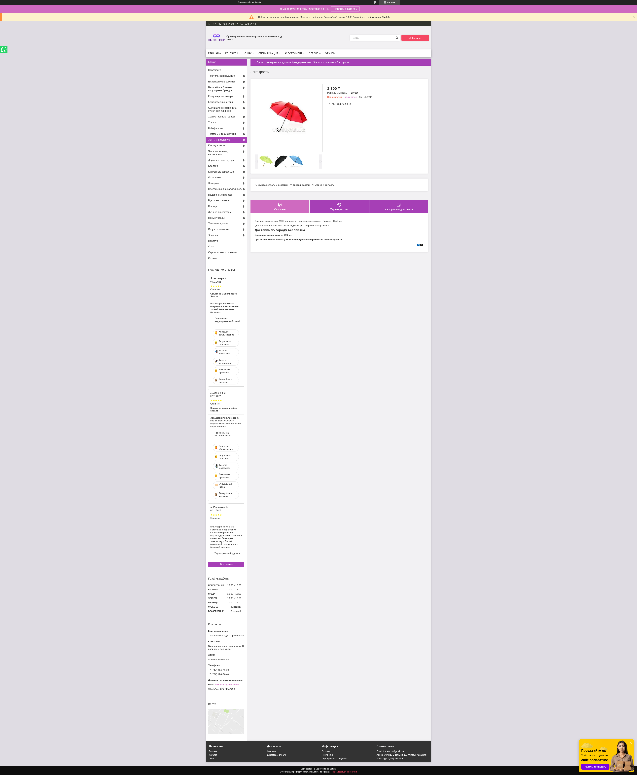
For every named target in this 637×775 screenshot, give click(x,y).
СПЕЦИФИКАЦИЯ (268, 53)
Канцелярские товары (220, 96)
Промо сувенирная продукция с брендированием (284, 62)
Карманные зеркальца (221, 171)
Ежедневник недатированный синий (227, 320)
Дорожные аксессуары (221, 160)
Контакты (271, 751)
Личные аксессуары (219, 212)
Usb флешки (215, 128)
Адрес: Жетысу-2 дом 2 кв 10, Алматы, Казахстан (402, 755)
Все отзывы (226, 564)
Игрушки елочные (218, 229)
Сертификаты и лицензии (222, 252)
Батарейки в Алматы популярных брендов (220, 89)
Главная (213, 751)
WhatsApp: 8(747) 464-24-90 (390, 758)
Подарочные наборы (220, 194)
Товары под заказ (218, 223)
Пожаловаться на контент (344, 772)
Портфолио (214, 70)
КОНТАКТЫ (231, 53)
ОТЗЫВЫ (330, 53)
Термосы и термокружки (222, 133)
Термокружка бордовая (227, 553)
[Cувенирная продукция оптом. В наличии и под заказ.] (216, 37)
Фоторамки (214, 177)
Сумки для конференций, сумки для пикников (222, 109)
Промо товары (216, 217)
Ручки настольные (218, 200)
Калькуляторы (216, 145)
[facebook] (418, 245)
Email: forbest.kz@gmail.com (391, 751)
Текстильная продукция (221, 75)
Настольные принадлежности (225, 188)
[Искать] (397, 38)
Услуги (212, 122)
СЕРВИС (313, 53)
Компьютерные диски (220, 102)
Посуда (212, 206)
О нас (211, 246)
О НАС (248, 53)
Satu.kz (333, 769)
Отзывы (212, 258)
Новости (213, 240)
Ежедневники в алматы (221, 81)
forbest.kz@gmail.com (227, 684)
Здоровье (213, 235)
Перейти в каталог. (345, 8)
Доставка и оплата (276, 755)
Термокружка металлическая (222, 434)
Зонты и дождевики (323, 62)
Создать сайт (244, 2)
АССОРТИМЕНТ (293, 53)
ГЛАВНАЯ (213, 53)
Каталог (213, 755)
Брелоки (213, 165)
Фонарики (213, 183)
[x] (421, 245)
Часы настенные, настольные (218, 153)
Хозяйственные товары (221, 116)
